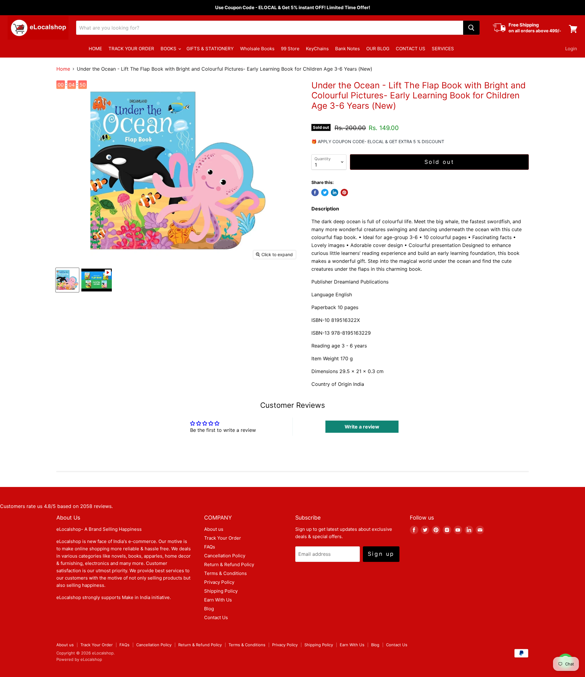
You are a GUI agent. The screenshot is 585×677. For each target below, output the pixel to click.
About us (213, 529)
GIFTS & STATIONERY (210, 48)
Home (63, 69)
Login (571, 48)
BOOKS (169, 48)
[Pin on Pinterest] (344, 192)
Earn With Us (218, 600)
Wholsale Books (257, 48)
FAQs (209, 547)
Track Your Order (222, 538)
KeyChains (317, 48)
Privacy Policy (219, 582)
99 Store (290, 48)
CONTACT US (410, 48)
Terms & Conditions (225, 573)
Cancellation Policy (224, 556)
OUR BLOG (377, 48)
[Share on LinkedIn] (334, 192)
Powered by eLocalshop (79, 659)
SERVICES (443, 48)
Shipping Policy (221, 591)
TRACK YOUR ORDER (131, 48)
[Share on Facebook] (315, 192)
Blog (209, 609)
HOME (95, 48)
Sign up (381, 554)
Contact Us (216, 617)
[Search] (471, 28)
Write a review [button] (362, 427)
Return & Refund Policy (229, 564)
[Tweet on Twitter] (324, 192)
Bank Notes (347, 48)
